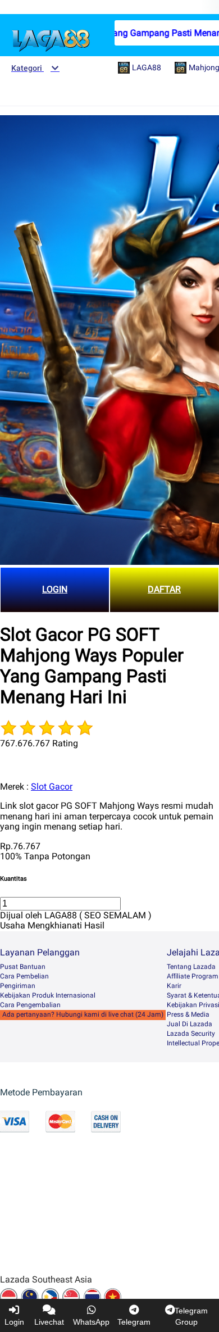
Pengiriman (17, 986)
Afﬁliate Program (192, 976)
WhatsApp (91, 1321)
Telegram (133, 1321)
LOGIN (54, 589)
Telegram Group (191, 1316)
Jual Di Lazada (189, 1024)
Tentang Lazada (191, 967)
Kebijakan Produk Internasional (47, 995)
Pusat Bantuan (22, 967)
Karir (174, 986)
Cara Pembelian (24, 976)
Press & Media (188, 1014)
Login (14, 1321)
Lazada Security (191, 1033)
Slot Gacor (51, 786)
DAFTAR (164, 589)
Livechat (49, 1321)
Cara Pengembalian (30, 1005)
